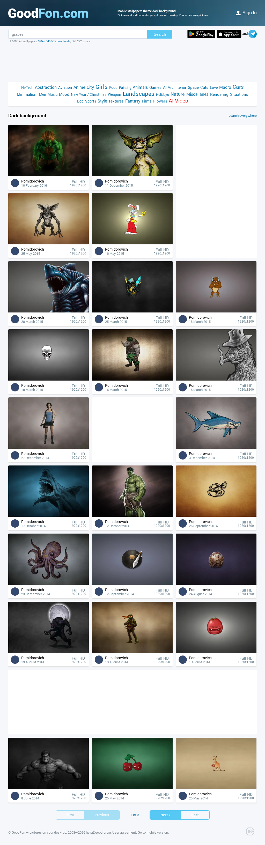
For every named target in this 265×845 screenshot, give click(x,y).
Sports (90, 101)
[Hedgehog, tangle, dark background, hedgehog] (216, 583)
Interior (180, 87)
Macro (225, 87)
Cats (204, 87)
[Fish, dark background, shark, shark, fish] (216, 447)
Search (160, 34)
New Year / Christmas (88, 94)
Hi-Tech (27, 87)
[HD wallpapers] (201, 34)
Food (113, 87)
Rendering (219, 94)
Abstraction (46, 87)
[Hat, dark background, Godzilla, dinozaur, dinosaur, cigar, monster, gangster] (216, 379)
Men (42, 94)
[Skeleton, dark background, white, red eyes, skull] (48, 379)
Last (195, 814)
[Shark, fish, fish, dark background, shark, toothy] (48, 515)
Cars (238, 87)
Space (193, 87)
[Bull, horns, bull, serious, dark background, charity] (216, 311)
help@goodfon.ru (98, 832)
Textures (116, 101)
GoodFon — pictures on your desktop (39, 832)
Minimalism (27, 94)
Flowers (160, 101)
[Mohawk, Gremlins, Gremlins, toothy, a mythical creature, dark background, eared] (48, 243)
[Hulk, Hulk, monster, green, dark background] (132, 515)
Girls (101, 87)
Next (164, 814)
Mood (64, 94)
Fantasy (132, 101)
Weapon (114, 94)
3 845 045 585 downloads (54, 41)
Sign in (249, 12)
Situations (239, 94)
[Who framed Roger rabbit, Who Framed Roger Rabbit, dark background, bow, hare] (132, 243)
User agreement (124, 832)
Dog (80, 101)
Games (155, 87)
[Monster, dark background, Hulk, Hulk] (48, 787)
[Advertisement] (132, 62)
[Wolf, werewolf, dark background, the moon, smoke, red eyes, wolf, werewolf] (48, 651)
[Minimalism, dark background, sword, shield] (132, 583)
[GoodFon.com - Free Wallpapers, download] (48, 13)
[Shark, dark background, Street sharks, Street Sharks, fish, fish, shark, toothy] (48, 311)
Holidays (162, 94)
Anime (79, 87)
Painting (125, 87)
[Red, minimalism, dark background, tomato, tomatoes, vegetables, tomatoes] (216, 651)
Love (214, 87)
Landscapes (138, 94)
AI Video (178, 101)
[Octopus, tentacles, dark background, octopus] (48, 583)
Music (52, 94)
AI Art (168, 87)
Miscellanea (197, 94)
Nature (178, 94)
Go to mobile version (153, 832)
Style (102, 101)
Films (147, 101)
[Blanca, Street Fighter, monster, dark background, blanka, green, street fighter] (48, 174)
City (90, 87)
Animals (140, 87)
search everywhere (243, 115)
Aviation (65, 87)
